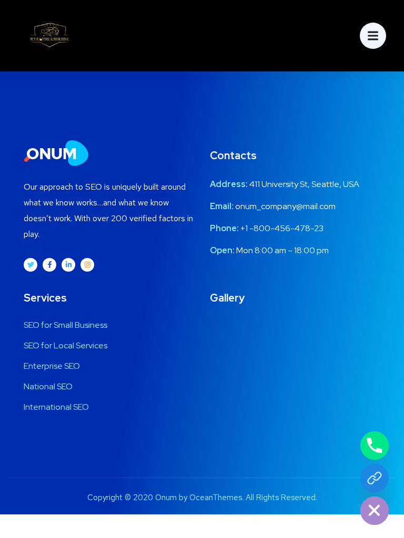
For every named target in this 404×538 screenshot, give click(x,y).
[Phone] (374, 445)
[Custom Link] (374, 478)
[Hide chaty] (374, 510)
